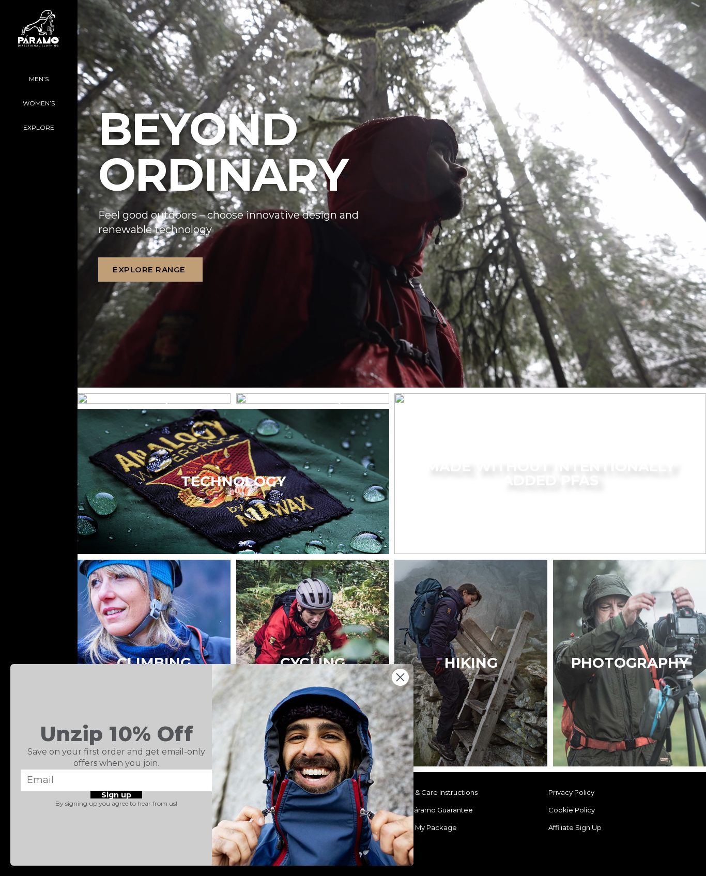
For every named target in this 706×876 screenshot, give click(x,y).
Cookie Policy (571, 810)
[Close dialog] (400, 677)
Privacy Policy (571, 792)
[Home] (39, 33)
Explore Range (149, 269)
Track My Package (426, 827)
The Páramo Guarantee (434, 810)
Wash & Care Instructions (436, 792)
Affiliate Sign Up (575, 827)
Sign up (116, 794)
